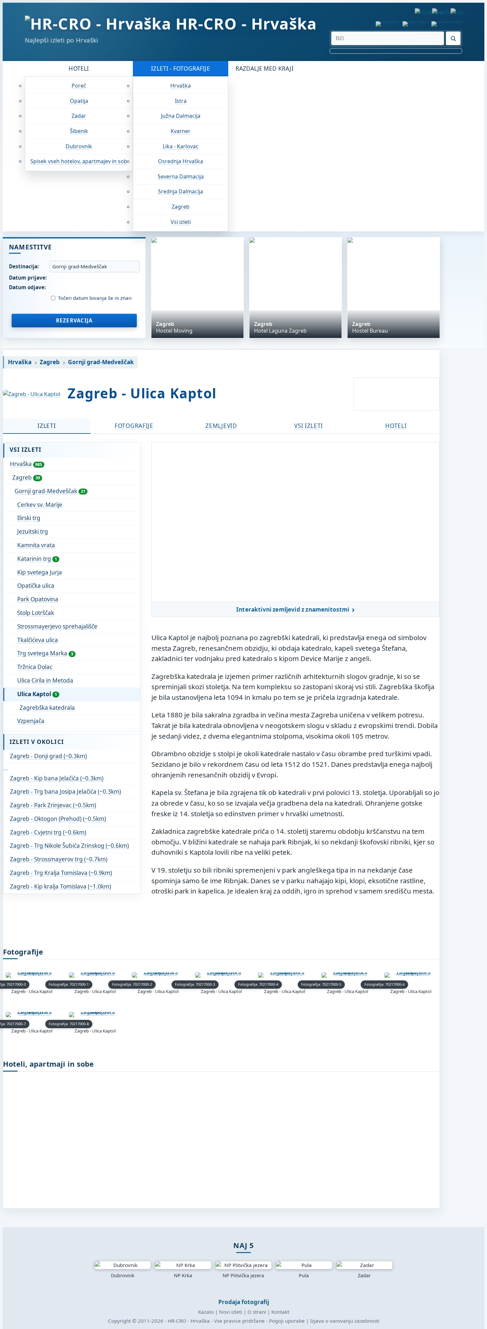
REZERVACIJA (74, 320)
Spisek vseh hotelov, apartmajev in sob (78, 161)
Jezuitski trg (32, 531)
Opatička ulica (35, 585)
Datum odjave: (27, 287)
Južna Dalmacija (180, 115)
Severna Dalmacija (181, 176)
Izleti (46, 426)
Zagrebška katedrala (47, 707)
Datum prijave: (28, 277)
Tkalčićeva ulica (37, 640)
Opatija (79, 100)
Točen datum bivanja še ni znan (95, 298)
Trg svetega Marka (45, 653)
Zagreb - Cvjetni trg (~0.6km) (48, 832)
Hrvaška (180, 85)
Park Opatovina (37, 599)
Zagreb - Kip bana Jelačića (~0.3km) (56, 778)
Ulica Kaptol (37, 694)
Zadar (79, 115)
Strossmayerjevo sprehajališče (57, 626)
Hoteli (79, 68)
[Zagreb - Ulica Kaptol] (31, 394)
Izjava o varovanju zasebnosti (344, 1320)
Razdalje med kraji (265, 68)
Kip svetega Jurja (39, 572)
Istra (181, 100)
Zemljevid (221, 426)
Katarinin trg (37, 559)
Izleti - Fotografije (180, 68)
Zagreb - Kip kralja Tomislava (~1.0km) (60, 886)
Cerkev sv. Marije (39, 504)
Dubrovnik (79, 146)
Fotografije (134, 426)
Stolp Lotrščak (35, 613)
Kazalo (206, 1311)
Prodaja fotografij (243, 1302)
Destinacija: (24, 266)
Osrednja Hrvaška (180, 161)
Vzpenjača (30, 721)
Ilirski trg (28, 518)
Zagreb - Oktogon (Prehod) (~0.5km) (58, 819)
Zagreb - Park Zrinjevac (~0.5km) (53, 805)
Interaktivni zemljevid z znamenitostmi (293, 609)
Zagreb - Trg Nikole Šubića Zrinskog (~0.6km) (69, 845)
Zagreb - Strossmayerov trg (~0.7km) (58, 859)
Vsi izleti (181, 222)
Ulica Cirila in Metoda (45, 680)
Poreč (79, 85)
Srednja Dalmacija (180, 191)
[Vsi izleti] (5, 769)
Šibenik (79, 131)
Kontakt (280, 1311)
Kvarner (180, 131)
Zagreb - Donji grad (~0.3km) (48, 756)
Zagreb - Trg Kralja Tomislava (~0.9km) (61, 873)
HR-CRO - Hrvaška (246, 24)
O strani (256, 1311)
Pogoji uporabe (287, 1320)
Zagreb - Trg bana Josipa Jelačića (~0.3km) (65, 791)
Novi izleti (230, 1311)
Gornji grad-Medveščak (101, 362)
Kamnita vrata (36, 545)
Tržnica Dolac (34, 667)
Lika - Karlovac (180, 146)
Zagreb (180, 206)
